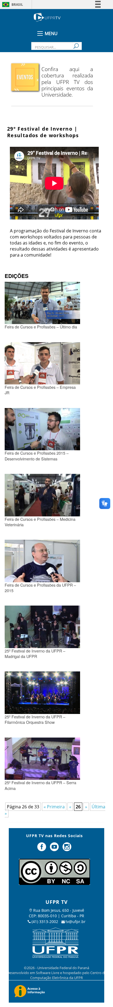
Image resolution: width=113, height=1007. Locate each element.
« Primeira (54, 807)
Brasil (17, 4)
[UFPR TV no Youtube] (55, 849)
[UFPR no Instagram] (67, 849)
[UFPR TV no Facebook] (42, 849)
